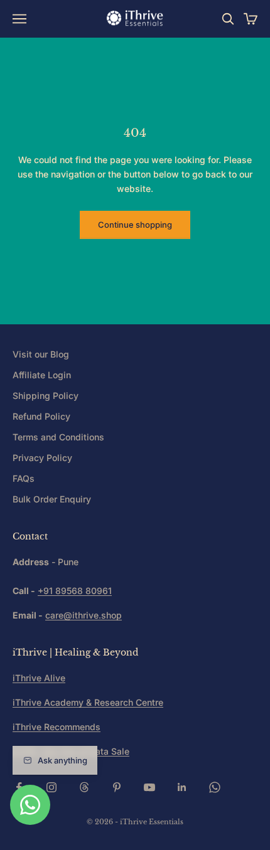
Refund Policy (41, 416)
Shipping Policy (45, 395)
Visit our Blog (41, 354)
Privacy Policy (42, 457)
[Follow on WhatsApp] (214, 787)
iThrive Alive (39, 677)
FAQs (24, 478)
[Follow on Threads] (84, 787)
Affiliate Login (42, 374)
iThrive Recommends (56, 726)
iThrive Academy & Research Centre (88, 702)
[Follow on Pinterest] (117, 787)
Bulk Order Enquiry (52, 499)
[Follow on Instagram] (51, 787)
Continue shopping (135, 225)
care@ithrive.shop (83, 615)
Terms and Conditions (58, 437)
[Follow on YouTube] (149, 787)
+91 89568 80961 (75, 590)
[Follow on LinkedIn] (182, 787)
